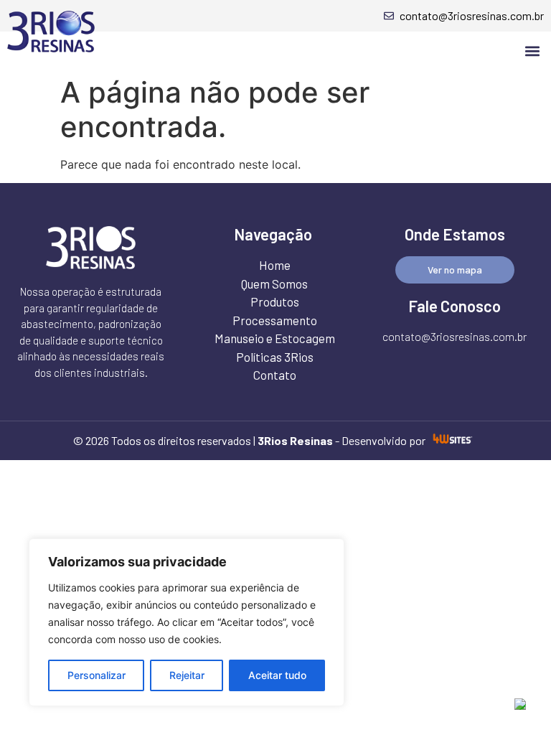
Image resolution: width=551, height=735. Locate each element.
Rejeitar (186, 675)
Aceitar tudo (277, 675)
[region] (186, 622)
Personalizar (96, 675)
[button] (532, 50)
